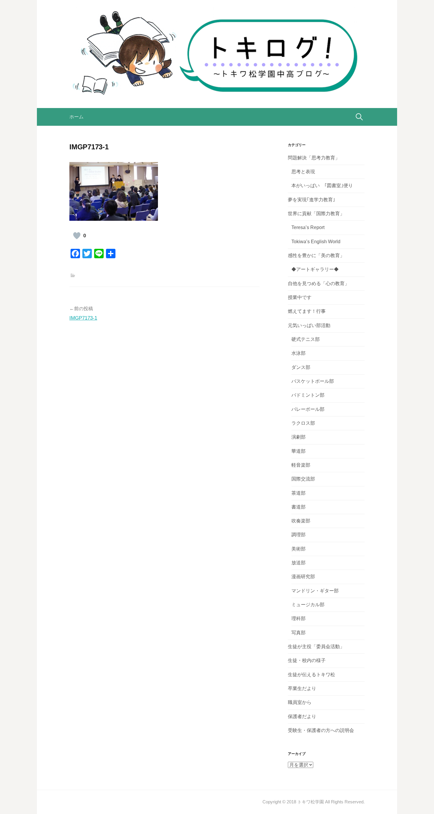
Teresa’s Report (307, 227)
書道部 (298, 506)
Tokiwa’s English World (315, 241)
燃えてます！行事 (307, 311)
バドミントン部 (307, 395)
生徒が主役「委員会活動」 (316, 646)
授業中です (299, 297)
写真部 (298, 632)
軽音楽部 (300, 465)
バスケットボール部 (312, 381)
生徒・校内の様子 (307, 660)
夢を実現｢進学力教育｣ (311, 199)
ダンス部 (300, 367)
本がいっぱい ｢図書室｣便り (322, 185)
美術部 (298, 548)
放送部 (298, 562)
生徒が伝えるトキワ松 (311, 674)
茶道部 (298, 493)
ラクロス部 (303, 423)
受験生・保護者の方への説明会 (321, 730)
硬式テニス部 (305, 339)
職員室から (299, 702)
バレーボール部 (307, 409)
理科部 (298, 618)
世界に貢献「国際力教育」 (316, 213)
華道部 (298, 451)
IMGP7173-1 (83, 318)
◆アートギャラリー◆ (315, 269)
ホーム (76, 116)
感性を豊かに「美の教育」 (316, 255)
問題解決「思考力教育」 (314, 157)
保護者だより (302, 716)
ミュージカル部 (307, 604)
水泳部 (298, 353)
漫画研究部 (303, 576)
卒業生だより (302, 688)
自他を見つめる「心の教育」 (318, 283)
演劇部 (298, 436)
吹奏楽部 (300, 520)
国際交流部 (303, 478)
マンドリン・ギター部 (315, 590)
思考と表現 (303, 171)
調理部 (298, 534)
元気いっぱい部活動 (309, 325)
